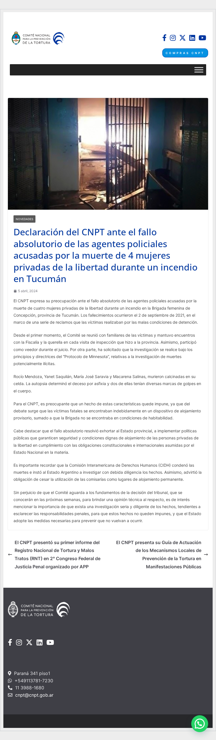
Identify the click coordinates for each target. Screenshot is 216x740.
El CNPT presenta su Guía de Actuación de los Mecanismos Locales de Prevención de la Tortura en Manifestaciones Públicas (158, 554)
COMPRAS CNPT (185, 53)
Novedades (24, 219)
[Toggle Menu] (198, 70)
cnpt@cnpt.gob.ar (33, 695)
